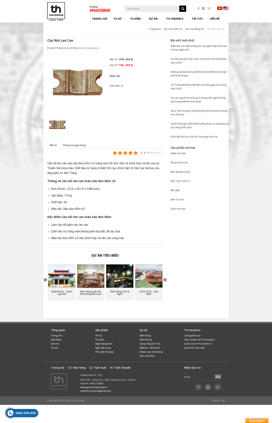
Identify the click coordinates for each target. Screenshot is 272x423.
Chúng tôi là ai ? (193, 335)
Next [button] (165, 280)
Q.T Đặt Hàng (77, 367)
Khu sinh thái (147, 355)
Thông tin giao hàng (74, 145)
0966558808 (100, 10)
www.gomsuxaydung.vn (93, 387)
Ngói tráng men (103, 343)
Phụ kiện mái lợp (104, 351)
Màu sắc (115, 76)
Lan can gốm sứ (173, 29)
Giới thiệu (56, 339)
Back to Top (218, 400)
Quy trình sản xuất (194, 347)
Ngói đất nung (103, 347)
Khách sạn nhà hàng (151, 351)
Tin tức (54, 347)
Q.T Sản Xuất (98, 367)
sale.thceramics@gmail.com (95, 390)
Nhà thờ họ (146, 339)
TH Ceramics (174, 18)
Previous (45, 280)
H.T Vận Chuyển (120, 367)
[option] (77, 84)
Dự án (153, 18)
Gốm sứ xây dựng (88, 48)
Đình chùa (145, 335)
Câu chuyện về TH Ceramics (199, 339)
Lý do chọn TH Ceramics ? (198, 343)
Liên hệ (214, 18)
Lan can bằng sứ (194, 29)
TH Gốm (99, 339)
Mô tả (53, 145)
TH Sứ (98, 335)
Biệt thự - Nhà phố (150, 347)
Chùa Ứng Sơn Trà (150, 343)
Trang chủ (100, 18)
